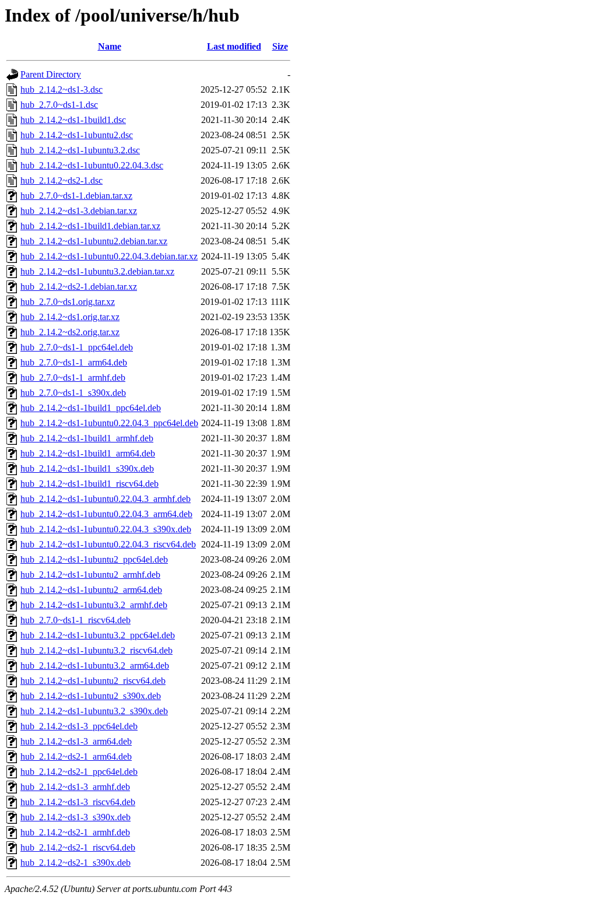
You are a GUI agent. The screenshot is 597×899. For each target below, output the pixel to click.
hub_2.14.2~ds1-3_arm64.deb (76, 741)
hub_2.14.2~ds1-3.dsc (61, 89)
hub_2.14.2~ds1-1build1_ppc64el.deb (90, 408)
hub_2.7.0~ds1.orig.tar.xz (67, 302)
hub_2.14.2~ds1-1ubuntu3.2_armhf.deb (93, 605)
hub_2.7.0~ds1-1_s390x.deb (73, 393)
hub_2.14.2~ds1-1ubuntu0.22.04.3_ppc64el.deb (109, 423)
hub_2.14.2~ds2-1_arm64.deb (76, 756)
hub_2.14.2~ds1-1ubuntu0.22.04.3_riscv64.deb (108, 544)
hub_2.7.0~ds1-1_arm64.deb (73, 362)
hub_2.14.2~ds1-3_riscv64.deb (77, 802)
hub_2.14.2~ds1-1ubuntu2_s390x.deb (90, 696)
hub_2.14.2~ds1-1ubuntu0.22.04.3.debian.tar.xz (109, 256)
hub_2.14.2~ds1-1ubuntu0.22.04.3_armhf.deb (105, 499)
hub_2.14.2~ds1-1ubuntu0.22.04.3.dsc (91, 165)
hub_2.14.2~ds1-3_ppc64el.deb (79, 726)
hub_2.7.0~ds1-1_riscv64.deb (75, 620)
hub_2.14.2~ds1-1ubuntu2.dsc (76, 135)
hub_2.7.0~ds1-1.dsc (59, 105)
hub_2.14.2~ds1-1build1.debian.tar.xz (90, 226)
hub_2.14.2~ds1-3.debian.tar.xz (78, 211)
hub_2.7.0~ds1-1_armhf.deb (72, 377)
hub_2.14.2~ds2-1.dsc (61, 180)
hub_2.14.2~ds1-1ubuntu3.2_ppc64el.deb (97, 635)
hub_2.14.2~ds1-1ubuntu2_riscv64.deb (93, 681)
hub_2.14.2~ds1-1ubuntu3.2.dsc (80, 150)
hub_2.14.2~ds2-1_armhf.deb (75, 832)
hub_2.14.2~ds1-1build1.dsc (73, 120)
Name (109, 46)
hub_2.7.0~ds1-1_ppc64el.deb (76, 347)
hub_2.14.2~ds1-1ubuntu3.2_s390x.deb (94, 711)
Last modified (234, 46)
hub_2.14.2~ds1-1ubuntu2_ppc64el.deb (94, 559)
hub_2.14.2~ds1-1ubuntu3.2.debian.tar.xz (97, 271)
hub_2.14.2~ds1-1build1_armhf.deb (86, 438)
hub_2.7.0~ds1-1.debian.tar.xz (76, 196)
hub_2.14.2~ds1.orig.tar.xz (70, 317)
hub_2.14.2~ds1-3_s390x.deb (75, 817)
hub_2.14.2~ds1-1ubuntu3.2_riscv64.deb (96, 650)
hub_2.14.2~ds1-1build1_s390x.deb (87, 468)
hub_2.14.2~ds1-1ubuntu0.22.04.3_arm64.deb (106, 514)
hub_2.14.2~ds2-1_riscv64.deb (77, 847)
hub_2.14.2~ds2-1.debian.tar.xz (78, 287)
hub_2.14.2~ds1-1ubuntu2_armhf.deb (90, 575)
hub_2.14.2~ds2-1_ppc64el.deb (79, 772)
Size (280, 46)
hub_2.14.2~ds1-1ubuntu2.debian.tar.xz (93, 241)
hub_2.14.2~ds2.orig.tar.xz (70, 332)
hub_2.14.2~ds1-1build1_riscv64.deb (89, 484)
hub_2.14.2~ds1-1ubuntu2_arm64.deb (91, 590)
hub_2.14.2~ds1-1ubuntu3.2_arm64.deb (94, 665)
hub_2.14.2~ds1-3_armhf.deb (75, 787)
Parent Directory (50, 74)
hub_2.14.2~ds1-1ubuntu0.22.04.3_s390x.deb (105, 529)
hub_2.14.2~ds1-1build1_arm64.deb (87, 453)
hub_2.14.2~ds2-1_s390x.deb (75, 863)
